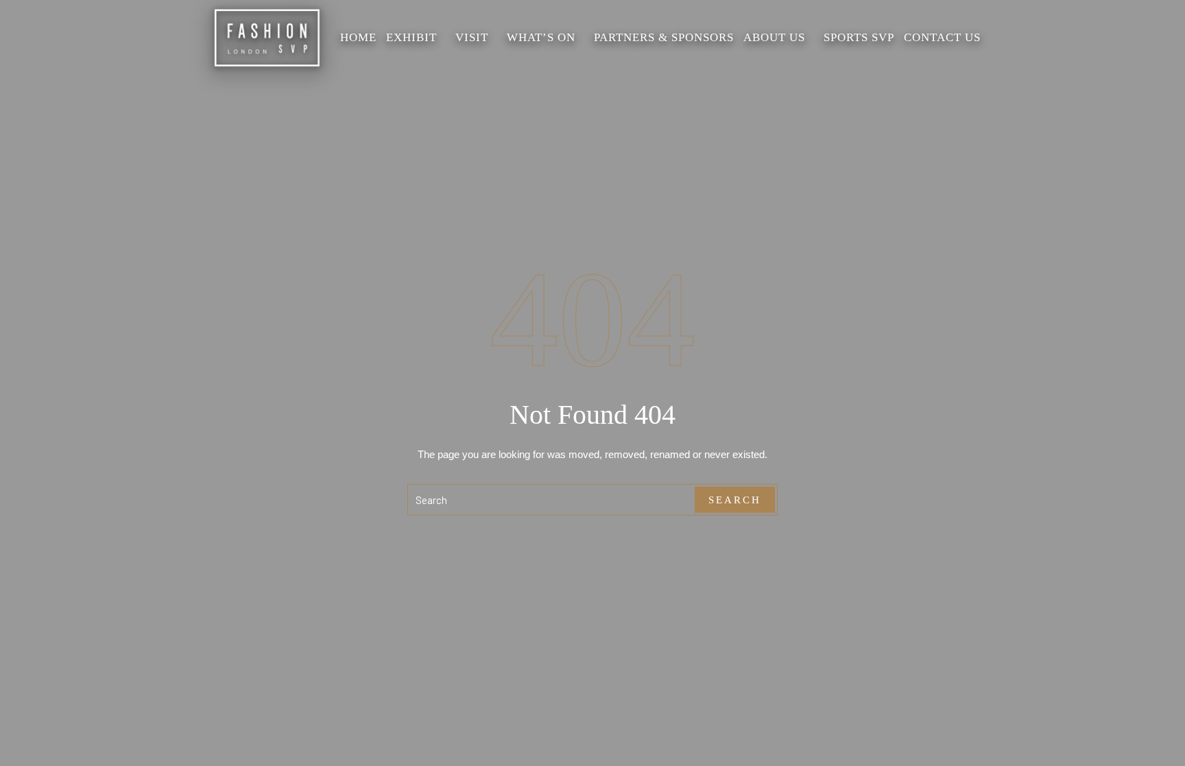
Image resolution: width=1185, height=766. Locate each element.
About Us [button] (774, 37)
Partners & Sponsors (664, 37)
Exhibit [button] (411, 37)
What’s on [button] (541, 37)
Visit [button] (471, 37)
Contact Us (942, 37)
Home (358, 37)
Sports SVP (859, 37)
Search (734, 499)
